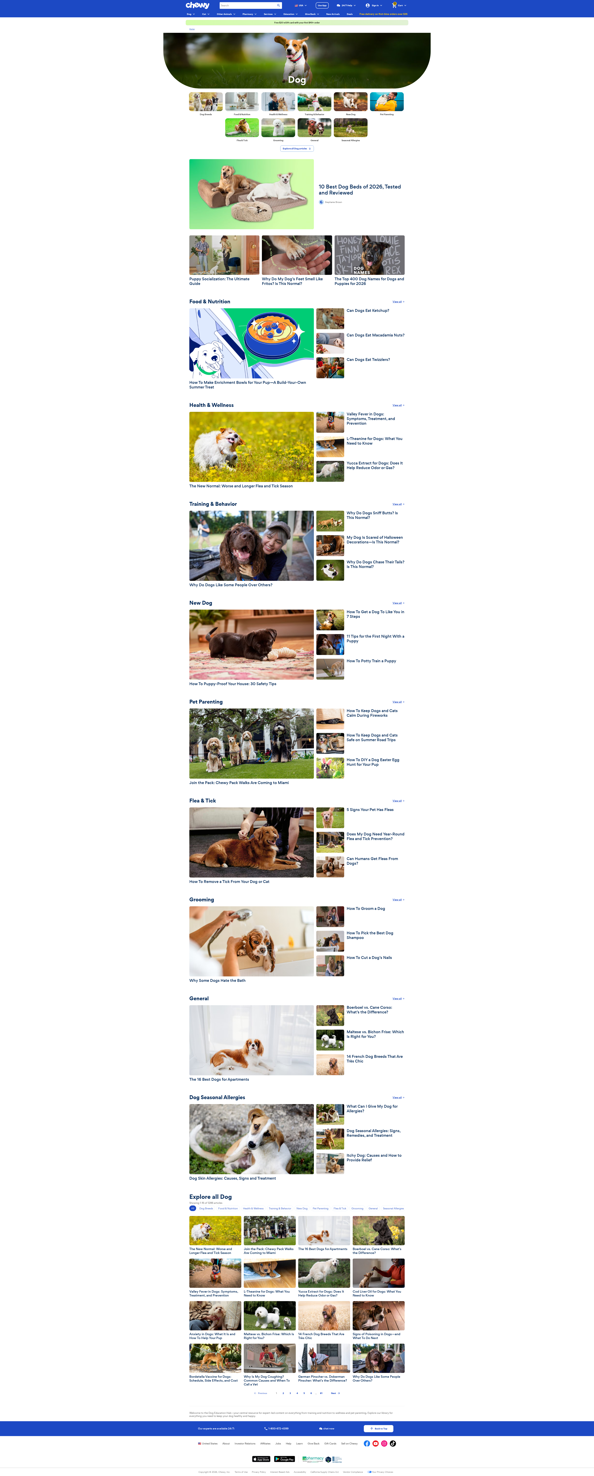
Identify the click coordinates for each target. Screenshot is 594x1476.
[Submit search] (278, 5)
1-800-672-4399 (278, 1428)
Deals (350, 14)
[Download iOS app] (261, 1459)
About (226, 1443)
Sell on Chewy (349, 1443)
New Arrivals (333, 14)
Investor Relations (245, 1443)
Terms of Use (241, 1471)
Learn (299, 1443)
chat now (328, 1428)
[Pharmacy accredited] (337, 1459)
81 (321, 1393)
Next (333, 1393)
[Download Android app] (284, 1459)
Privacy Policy (259, 1471)
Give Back (313, 1443)
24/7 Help (347, 5)
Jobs (278, 1443)
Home (192, 29)
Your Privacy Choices (382, 1471)
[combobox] (251, 5)
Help (288, 1443)
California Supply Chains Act (324, 1471)
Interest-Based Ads (279, 1471)
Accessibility (300, 1471)
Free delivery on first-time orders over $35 (383, 14)
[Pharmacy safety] (328, 1459)
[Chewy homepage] (198, 5)
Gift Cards (330, 1443)
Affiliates (265, 1443)
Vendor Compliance (353, 1471)
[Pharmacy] (313, 1459)
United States (209, 1443)
